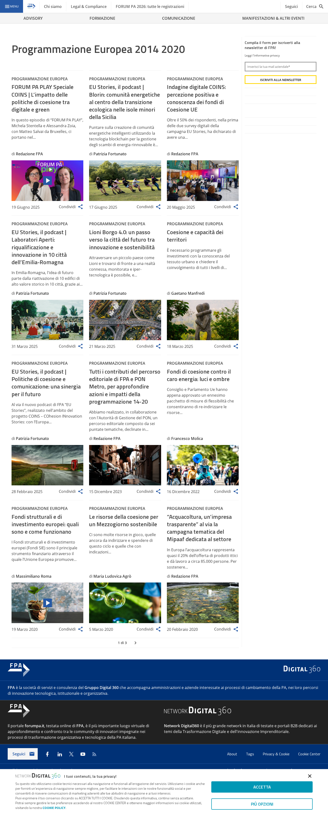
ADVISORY (33, 18)
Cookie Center (309, 754)
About (232, 754)
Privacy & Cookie (277, 754)
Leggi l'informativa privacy (262, 55)
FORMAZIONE (102, 18)
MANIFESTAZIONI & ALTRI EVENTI (273, 18)
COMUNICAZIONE (178, 18)
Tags (250, 754)
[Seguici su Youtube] (83, 754)
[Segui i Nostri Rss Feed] (94, 754)
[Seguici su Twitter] (71, 754)
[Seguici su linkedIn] (60, 754)
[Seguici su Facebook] (47, 754)
